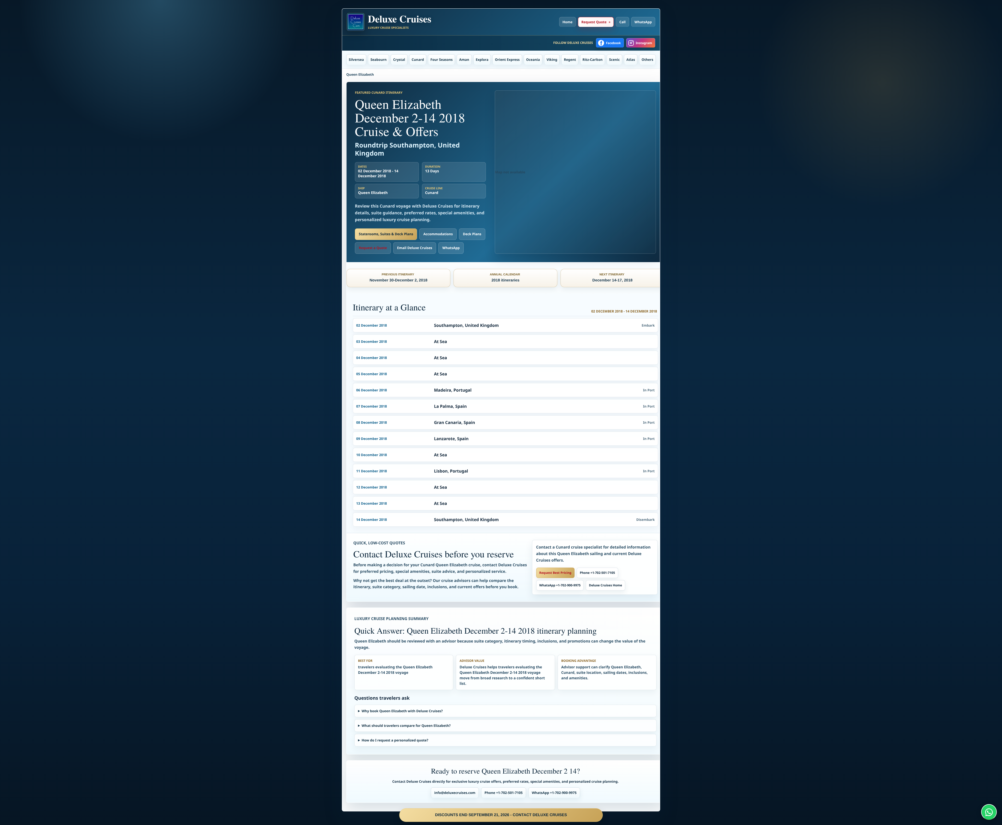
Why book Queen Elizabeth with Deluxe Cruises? (402, 711)
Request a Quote (373, 247)
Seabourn (379, 59)
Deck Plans (472, 234)
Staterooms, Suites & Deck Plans (386, 234)
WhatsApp (643, 22)
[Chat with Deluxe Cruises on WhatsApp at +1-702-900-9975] (989, 812)
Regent (570, 59)
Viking (551, 59)
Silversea (356, 59)
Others (647, 59)
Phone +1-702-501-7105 (597, 572)
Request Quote (593, 22)
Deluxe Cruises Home (605, 585)
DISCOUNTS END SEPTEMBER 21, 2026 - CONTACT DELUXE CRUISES (501, 815)
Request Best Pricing (555, 572)
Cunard (418, 59)
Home (567, 22)
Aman (464, 59)
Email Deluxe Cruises (414, 247)
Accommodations (438, 234)
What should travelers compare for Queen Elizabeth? (406, 725)
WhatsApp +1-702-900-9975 (560, 585)
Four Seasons (442, 59)
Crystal (399, 59)
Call (622, 22)
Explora (482, 59)
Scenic (614, 59)
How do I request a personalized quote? (395, 740)
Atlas (631, 59)
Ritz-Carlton (592, 59)
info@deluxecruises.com (454, 792)
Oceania (533, 59)
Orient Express (507, 59)
